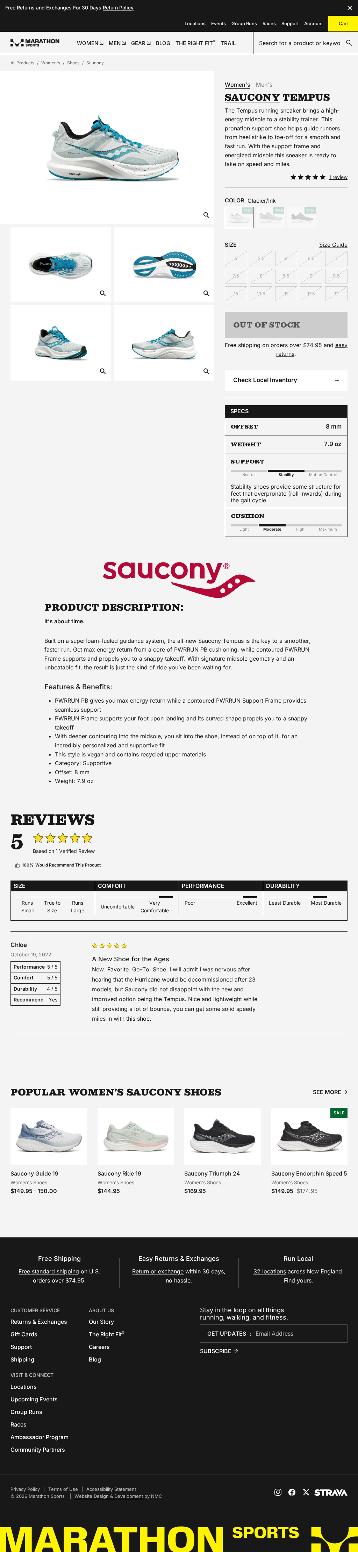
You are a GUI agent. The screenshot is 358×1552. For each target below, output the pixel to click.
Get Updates (226, 1333)
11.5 (311, 293)
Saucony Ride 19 (119, 1173)
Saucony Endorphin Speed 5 (309, 1173)
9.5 (336, 276)
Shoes (73, 62)
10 (236, 293)
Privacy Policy (25, 1489)
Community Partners (37, 1449)
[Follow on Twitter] (306, 1492)
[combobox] (305, 43)
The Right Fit (106, 1334)
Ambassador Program (39, 1437)
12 (336, 293)
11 (286, 293)
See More (327, 1092)
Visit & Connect (31, 1375)
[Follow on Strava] (331, 1493)
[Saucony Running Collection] (179, 580)
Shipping (22, 1359)
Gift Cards (23, 1334)
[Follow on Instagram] (278, 1492)
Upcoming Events (34, 1399)
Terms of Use (63, 1489)
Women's (50, 62)
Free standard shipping (49, 1271)
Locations (195, 23)
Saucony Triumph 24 (212, 1173)
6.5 (311, 258)
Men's (264, 84)
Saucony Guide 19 (34, 1173)
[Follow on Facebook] (292, 1492)
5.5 (261, 258)
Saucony (95, 62)
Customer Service (35, 1310)
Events (218, 23)
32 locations (269, 1271)
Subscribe (215, 1351)
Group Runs (244, 23)
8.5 (285, 276)
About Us (101, 1310)
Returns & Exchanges (38, 1321)
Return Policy (118, 7)
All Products (22, 62)
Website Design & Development (108, 1496)
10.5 (261, 293)
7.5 (235, 276)
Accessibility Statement (111, 1489)
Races (269, 23)
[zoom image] (206, 215)
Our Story (101, 1321)
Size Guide (333, 244)
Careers (99, 1346)
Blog (95, 1359)
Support (290, 23)
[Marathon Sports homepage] (34, 43)
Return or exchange (158, 1271)
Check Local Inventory (265, 379)
